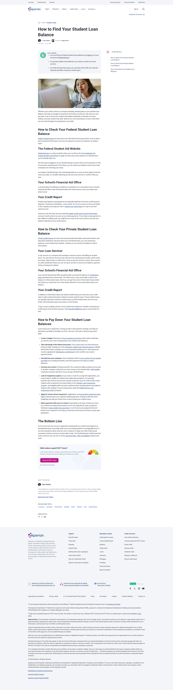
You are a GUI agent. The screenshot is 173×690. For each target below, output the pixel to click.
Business (52, 2)
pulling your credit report (73, 206)
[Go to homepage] (39, 23)
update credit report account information (82, 214)
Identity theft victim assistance (78, 552)
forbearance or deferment (65, 352)
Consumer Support (115, 2)
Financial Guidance (129, 2)
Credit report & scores (106, 537)
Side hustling (95, 369)
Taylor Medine (46, 40)
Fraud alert (72, 541)
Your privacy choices (103, 585)
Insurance (91, 9)
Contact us (141, 596)
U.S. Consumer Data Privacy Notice (74, 596)
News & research (105, 570)
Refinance (79, 507)
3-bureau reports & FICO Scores (134, 541)
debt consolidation (83, 436)
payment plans (71, 436)
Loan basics (49, 507)
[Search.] (143, 9)
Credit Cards (74, 9)
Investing (102, 562)
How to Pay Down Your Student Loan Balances (122, 70)
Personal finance (93, 507)
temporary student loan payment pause (79, 347)
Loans (83, 9)
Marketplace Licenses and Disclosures (40, 671)
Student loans (51, 22)
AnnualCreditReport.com (77, 309)
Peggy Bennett (65, 40)
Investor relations (127, 596)
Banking (102, 544)
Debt (85, 507)
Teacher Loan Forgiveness (85, 383)
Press (92, 596)
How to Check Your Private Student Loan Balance (122, 65)
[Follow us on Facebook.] (130, 588)
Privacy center (53, 596)
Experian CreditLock (130, 555)
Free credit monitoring (131, 537)
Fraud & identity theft (106, 541)
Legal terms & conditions (36, 596)
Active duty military (75, 555)
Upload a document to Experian (78, 562)
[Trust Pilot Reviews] (137, 584)
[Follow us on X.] (134, 588)
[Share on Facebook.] (39, 516)
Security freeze (73, 537)
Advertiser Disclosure (135, 14)
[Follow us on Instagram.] (138, 588)
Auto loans (41, 507)
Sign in (136, 9)
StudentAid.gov (63, 58)
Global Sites (141, 2)
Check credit (128, 544)
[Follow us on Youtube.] (143, 588)
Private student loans (45, 238)
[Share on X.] (42, 516)
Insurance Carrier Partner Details (38, 678)
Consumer (31, 2)
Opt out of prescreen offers (77, 559)
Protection (55, 9)
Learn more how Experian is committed (76, 585)
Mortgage (66, 507)
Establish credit (129, 552)
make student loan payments (59, 408)
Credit (47, 9)
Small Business (41, 2)
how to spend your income (72, 338)
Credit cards (103, 548)
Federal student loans (46, 139)
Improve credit (128, 548)
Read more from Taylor (45, 497)
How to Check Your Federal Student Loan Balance (122, 59)
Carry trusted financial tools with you (43, 585)
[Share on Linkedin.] (45, 516)
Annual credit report (130, 559)
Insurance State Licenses (36, 674)
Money (64, 9)
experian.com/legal (114, 604)
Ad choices (103, 596)
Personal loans (58, 507)
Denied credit (73, 548)
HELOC (73, 507)
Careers (114, 596)
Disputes (71, 544)
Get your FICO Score (49, 460)
